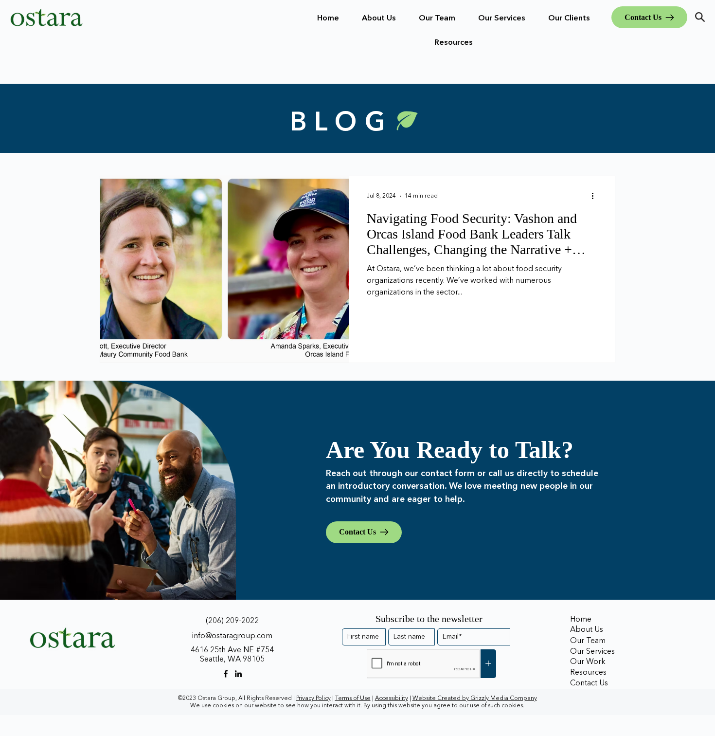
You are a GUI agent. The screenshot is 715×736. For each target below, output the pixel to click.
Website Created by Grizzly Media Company (474, 698)
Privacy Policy (313, 698)
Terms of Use (353, 698)
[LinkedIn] (238, 674)
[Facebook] (226, 674)
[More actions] (596, 196)
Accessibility (391, 698)
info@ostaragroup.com (232, 636)
